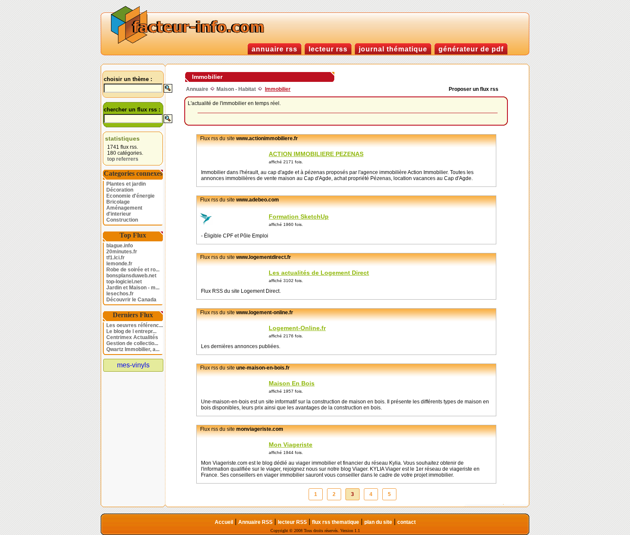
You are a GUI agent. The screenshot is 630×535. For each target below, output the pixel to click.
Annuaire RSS (255, 522)
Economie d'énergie (130, 196)
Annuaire (197, 89)
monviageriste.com (259, 429)
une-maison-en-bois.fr (263, 368)
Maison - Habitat (236, 89)
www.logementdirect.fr (263, 257)
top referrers (122, 159)
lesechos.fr (120, 294)
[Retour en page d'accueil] (189, 42)
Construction (122, 220)
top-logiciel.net (124, 282)
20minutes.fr (121, 252)
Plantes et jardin (126, 184)
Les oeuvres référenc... (134, 325)
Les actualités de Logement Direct (319, 272)
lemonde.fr (119, 264)
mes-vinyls (133, 365)
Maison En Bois (292, 383)
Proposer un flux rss (473, 89)
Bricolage (118, 202)
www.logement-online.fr (264, 313)
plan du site (378, 522)
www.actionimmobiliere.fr (267, 138)
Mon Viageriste (290, 444)
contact (406, 522)
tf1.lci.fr (115, 258)
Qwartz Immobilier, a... (132, 349)
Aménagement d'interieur (124, 211)
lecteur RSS (292, 522)
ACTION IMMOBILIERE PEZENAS (316, 153)
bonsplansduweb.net (131, 276)
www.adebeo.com (257, 200)
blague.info (119, 246)
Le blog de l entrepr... (131, 331)
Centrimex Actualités (132, 337)
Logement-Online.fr (297, 328)
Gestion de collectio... (132, 343)
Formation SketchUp (299, 216)
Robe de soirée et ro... (132, 270)
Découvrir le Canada (131, 300)
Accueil (224, 522)
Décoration (119, 190)
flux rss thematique (335, 522)
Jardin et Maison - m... (132, 288)
